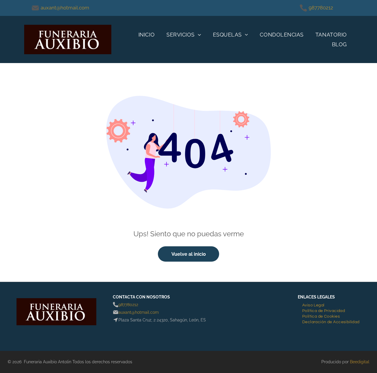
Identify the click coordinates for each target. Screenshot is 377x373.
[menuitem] (147, 34)
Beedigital (359, 361)
